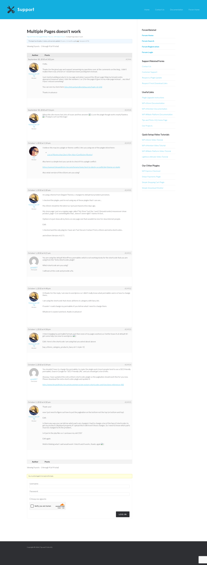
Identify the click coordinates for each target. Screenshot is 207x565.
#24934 (128, 365)
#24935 (128, 402)
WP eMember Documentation (154, 109)
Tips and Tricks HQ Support (26, 9)
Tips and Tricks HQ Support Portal (37, 37)
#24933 (128, 329)
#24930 (128, 190)
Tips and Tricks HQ (46, 547)
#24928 (128, 110)
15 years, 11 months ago (67, 41)
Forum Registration (150, 46)
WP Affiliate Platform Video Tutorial (156, 151)
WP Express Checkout (151, 171)
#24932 (128, 288)
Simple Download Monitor (152, 188)
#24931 (128, 253)
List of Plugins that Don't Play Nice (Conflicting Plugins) (69, 154)
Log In (123, 514)
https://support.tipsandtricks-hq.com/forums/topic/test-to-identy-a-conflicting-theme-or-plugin (81, 167)
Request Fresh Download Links (154, 83)
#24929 (128, 143)
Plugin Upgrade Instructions (153, 97)
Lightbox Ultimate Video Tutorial (155, 157)
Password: (34, 491)
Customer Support (149, 72)
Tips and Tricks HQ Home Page (154, 120)
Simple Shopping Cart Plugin (153, 182)
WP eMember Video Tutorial (153, 145)
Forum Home (147, 35)
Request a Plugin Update (152, 77)
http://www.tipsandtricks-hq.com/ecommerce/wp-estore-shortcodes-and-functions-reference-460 (83, 384)
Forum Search (148, 41)
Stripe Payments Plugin (151, 176)
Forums (50, 37)
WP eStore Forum (59, 37)
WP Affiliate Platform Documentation (157, 114)
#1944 (128, 59)
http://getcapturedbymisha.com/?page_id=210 (83, 87)
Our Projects (147, 126)
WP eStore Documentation (153, 103)
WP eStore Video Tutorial (152, 140)
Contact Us (146, 66)
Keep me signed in (39, 499)
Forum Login (147, 52)
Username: (34, 484)
